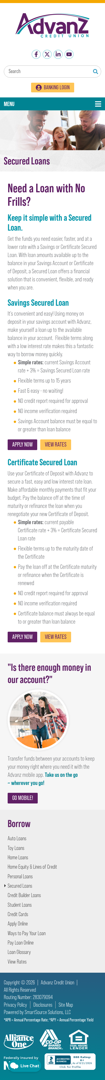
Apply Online (18, 923)
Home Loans (18, 857)
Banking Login (57, 87)
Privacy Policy (15, 1005)
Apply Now (22, 444)
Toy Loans (16, 848)
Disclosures (42, 1005)
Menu (27, 103)
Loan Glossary (19, 952)
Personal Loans (20, 876)
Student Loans (20, 905)
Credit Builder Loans (24, 895)
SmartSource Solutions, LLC (48, 1012)
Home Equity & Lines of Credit (32, 867)
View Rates (56, 444)
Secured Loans (20, 886)
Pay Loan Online (21, 942)
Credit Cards (18, 914)
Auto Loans (17, 838)
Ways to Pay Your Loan (27, 933)
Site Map (66, 1005)
